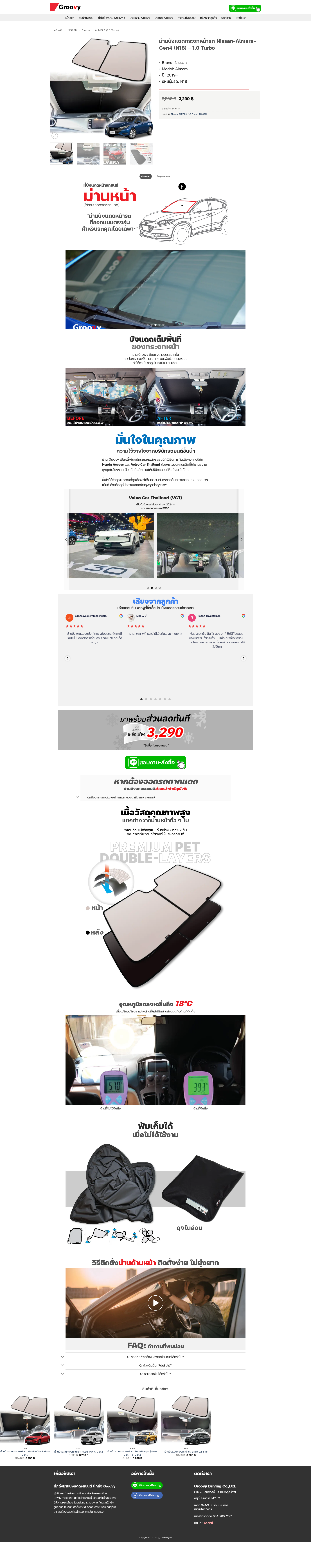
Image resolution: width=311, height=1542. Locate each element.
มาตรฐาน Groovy (140, 18)
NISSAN (72, 30)
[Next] (146, 88)
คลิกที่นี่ (208, 1517)
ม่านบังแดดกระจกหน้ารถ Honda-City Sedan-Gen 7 (25, 1448)
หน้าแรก (69, 18)
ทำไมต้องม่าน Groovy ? (111, 18)
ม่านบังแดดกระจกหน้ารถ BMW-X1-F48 (186, 1446)
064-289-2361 (223, 1511)
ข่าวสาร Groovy (164, 18)
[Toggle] (77, 792)
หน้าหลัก (58, 30)
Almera (86, 30)
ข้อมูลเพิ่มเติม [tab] (163, 176)
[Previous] (57, 88)
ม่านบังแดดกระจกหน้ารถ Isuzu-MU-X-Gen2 (78, 1446)
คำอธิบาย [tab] (145, 176)
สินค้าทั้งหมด (86, 18)
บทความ (226, 18)
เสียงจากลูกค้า (208, 18)
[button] (54, 135)
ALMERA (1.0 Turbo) (107, 30)
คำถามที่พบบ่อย (186, 18)
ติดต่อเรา (241, 18)
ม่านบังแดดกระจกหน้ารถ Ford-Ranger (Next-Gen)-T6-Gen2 (132, 1448)
